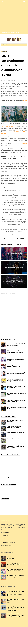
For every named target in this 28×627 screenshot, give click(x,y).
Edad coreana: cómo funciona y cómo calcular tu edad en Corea (15, 351)
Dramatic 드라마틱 (15, 132)
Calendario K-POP (7, 545)
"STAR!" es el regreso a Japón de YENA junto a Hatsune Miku (15, 570)
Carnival (3, 133)
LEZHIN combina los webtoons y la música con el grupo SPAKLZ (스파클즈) (15, 577)
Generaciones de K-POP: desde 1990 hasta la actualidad (16, 408)
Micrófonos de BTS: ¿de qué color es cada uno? (16, 394)
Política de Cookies (8, 539)
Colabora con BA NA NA (9, 542)
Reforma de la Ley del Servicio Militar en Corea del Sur (14, 427)
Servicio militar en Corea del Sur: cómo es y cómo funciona (15, 433)
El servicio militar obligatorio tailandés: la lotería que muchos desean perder (15, 446)
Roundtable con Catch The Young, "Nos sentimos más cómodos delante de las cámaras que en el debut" (15, 593)
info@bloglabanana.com (8, 32)
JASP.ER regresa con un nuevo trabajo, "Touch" (14, 557)
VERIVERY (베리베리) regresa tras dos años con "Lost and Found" (16, 563)
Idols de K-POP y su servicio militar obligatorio (16, 421)
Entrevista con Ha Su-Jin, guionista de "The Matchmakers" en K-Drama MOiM (16, 601)
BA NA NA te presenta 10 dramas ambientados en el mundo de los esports (15, 359)
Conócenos (6, 532)
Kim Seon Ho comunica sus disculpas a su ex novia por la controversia (16, 372)
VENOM (24, 144)
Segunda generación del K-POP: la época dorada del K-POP (16, 365)
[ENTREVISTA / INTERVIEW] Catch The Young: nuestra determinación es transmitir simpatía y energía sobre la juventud (15, 608)
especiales (4, 51)
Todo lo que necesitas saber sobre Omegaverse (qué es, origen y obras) (16, 380)
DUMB (23, 132)
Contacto (5, 535)
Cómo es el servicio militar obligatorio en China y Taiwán (14, 439)
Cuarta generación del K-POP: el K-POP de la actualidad (16, 344)
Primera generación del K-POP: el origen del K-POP (16, 387)
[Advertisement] (14, 17)
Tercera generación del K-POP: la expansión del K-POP (16, 401)
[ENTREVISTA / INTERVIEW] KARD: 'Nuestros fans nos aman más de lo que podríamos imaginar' (15, 615)
